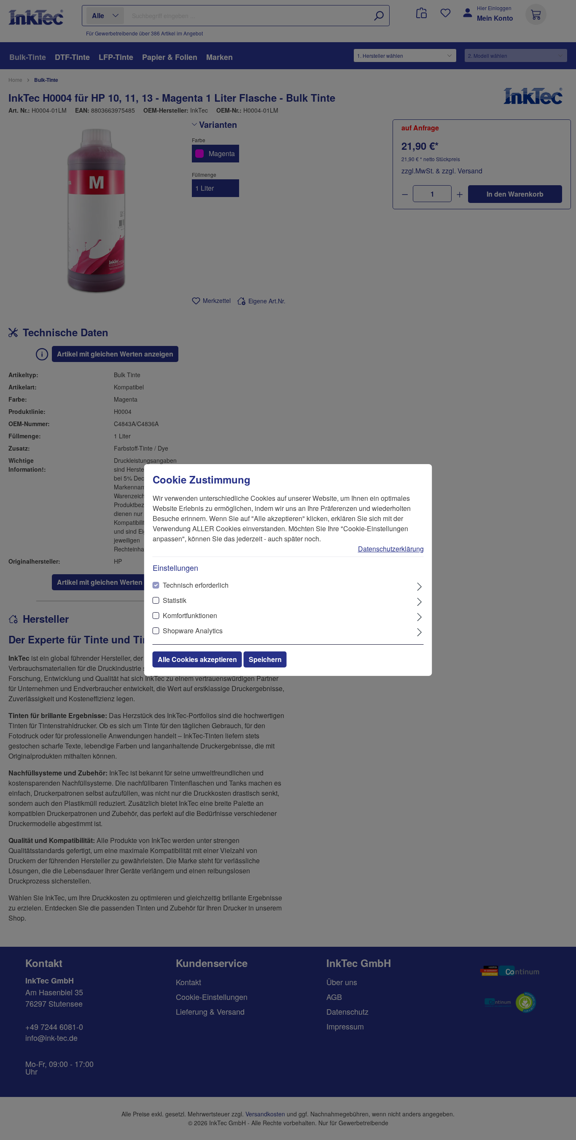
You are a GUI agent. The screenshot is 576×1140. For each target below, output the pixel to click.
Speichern (265, 659)
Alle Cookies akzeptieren (197, 659)
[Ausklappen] (419, 585)
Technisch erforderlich (196, 585)
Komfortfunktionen (190, 615)
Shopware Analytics (193, 630)
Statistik (174, 600)
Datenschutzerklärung (391, 549)
